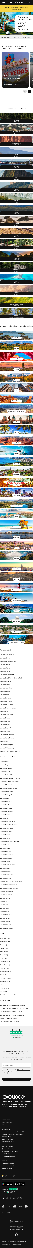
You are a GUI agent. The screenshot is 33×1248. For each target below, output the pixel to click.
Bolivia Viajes (4, 948)
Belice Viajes (4, 945)
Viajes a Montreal (5, 835)
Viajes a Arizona (5, 664)
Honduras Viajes (5, 981)
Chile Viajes (3, 958)
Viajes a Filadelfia (5, 681)
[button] (16, 1079)
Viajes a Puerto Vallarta (7, 865)
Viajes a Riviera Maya (6, 875)
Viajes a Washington (6, 744)
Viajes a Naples (5, 721)
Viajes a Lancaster (5, 698)
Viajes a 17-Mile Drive (7, 654)
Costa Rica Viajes (5, 965)
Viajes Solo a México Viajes (8, 1018)
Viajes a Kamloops (6, 801)
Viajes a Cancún (5, 771)
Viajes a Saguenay (6, 878)
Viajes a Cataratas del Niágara (9, 781)
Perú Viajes (3, 991)
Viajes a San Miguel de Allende (9, 888)
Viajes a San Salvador (7, 891)
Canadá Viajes (4, 955)
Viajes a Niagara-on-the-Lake (9, 841)
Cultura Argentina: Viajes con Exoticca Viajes (14, 1008)
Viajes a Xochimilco (6, 925)
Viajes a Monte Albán (6, 828)
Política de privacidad (23, 1070)
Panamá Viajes (4, 988)
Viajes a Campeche (6, 768)
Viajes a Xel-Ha (5, 921)
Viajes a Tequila (5, 898)
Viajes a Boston (5, 671)
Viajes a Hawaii (5, 691)
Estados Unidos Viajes (7, 975)
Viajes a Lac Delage (6, 805)
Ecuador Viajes (4, 968)
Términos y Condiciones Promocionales (12, 1134)
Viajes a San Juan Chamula (8, 885)
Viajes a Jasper (4, 798)
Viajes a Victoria (5, 918)
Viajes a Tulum (4, 908)
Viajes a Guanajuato (6, 795)
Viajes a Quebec (5, 868)
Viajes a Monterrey (6, 831)
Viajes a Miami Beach (6, 714)
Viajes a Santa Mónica (7, 738)
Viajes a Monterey (5, 718)
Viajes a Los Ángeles (6, 704)
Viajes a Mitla (4, 818)
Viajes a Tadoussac (6, 895)
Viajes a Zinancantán (6, 928)
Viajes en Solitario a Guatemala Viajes (12, 1015)
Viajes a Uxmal (4, 911)
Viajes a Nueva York (6, 728)
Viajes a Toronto (5, 901)
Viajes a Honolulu (5, 694)
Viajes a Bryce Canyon (7, 674)
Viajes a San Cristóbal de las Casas (11, 881)
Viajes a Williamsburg (7, 748)
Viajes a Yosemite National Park (10, 751)
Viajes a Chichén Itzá (6, 785)
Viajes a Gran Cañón (6, 688)
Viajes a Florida (5, 684)
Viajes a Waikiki (5, 741)
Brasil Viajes (4, 951)
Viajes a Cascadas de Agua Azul (10, 778)
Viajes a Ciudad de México (8, 788)
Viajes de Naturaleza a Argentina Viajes (12, 1005)
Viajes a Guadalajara (6, 791)
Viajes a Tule (4, 905)
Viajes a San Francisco (7, 734)
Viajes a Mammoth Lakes (8, 708)
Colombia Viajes (5, 961)
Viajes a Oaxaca (5, 845)
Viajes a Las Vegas (6, 701)
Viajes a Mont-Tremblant (8, 821)
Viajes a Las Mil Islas (6, 811)
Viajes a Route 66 (5, 731)
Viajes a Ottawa (5, 848)
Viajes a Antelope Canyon (8, 661)
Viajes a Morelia (5, 838)
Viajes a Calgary (5, 765)
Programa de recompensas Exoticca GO (13, 1132)
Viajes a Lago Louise (6, 808)
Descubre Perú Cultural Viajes (9, 1021)
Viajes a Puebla (5, 861)
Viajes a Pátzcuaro (6, 858)
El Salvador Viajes (5, 971)
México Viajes (4, 985)
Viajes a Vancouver (6, 915)
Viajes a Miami (4, 711)
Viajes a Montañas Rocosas (8, 825)
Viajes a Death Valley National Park (11, 678)
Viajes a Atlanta (5, 668)
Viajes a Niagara (5, 724)
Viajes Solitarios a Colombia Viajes (11, 1011)
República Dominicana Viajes (9, 995)
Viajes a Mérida (5, 815)
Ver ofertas (16, 10)
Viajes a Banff (4, 761)
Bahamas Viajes (5, 941)
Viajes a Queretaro (6, 871)
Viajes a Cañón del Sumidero (9, 775)
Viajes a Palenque (5, 851)
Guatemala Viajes (5, 978)
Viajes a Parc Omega (6, 855)
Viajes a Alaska (5, 658)
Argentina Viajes (5, 938)
